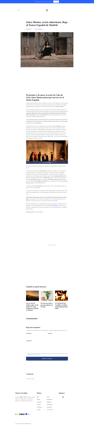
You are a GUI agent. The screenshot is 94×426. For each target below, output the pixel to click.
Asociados (39, 402)
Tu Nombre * (29, 333)
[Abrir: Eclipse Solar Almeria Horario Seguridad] (32, 296)
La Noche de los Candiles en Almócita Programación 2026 (61, 305)
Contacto (39, 404)
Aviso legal (49, 407)
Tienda (48, 396)
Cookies (38, 409)
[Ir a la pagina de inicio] (47, 10)
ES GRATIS (56, 1)
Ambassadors (49, 399)
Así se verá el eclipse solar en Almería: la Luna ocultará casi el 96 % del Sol (32, 306)
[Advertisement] (47, 81)
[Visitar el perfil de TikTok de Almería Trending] (63, 397)
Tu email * (50, 333)
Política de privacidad (36, 354)
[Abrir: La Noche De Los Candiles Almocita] (61, 296)
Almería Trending (18, 423)
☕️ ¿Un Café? (50, 409)
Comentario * (29, 340)
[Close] (92, 1)
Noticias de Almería (39, 29)
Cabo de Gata (56, 207)
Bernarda (29, 127)
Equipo (38, 399)
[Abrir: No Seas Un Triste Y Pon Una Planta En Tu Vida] (47, 296)
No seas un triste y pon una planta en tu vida (47, 305)
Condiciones (39, 407)
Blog (38, 396)
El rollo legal (49, 404)
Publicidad (49, 402)
